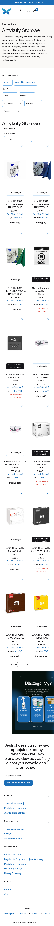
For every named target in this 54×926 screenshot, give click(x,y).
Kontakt (8, 889)
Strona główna (9, 24)
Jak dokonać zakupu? (15, 812)
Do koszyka (16, 193)
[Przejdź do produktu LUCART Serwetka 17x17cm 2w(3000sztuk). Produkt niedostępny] (41, 429)
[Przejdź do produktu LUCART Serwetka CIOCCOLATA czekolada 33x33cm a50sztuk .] (15, 603)
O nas (7, 894)
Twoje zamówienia (14, 828)
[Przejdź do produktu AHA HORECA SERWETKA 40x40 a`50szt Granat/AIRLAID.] (41, 169)
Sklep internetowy (23, 923)
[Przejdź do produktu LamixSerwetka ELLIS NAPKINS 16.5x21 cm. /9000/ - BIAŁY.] (15, 429)
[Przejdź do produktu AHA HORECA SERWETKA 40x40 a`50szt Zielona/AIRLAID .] (15, 256)
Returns (23, 913)
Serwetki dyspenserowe (25, 82)
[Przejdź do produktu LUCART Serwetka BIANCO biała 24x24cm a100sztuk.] (15, 516)
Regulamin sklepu (13, 854)
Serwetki (7, 82)
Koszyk (7, 833)
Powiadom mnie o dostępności (41, 279)
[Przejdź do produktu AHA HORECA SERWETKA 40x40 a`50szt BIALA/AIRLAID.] (15, 169)
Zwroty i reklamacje (14, 803)
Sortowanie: (9, 133)
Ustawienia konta (13, 838)
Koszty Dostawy (12, 873)
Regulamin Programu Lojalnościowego (24, 859)
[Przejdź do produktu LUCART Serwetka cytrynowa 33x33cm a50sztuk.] (41, 603)
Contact (46, 913)
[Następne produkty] (32, 664)
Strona (14, 664)
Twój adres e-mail (12, 775)
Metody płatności (13, 868)
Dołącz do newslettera (18, 782)
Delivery (35, 913)
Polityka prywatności (15, 808)
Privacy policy (9, 913)
